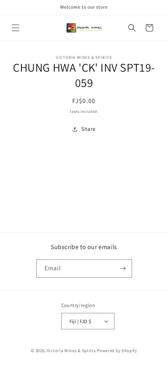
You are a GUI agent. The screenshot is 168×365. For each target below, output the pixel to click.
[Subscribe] (123, 268)
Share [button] (88, 128)
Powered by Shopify (117, 350)
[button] (15, 27)
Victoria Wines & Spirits (71, 350)
